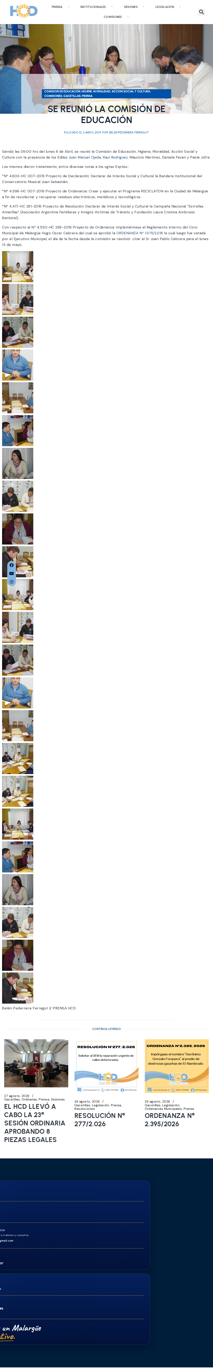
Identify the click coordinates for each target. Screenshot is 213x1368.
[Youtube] (11, 573)
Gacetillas (12, 1099)
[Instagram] (11, 582)
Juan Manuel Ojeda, (86, 157)
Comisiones (113, 17)
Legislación (165, 7)
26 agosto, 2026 (87, 1101)
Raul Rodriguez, (116, 157)
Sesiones (131, 7)
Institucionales (93, 7)
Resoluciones (84, 1109)
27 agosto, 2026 (17, 1096)
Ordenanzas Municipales (163, 1109)
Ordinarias (29, 1099)
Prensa (57, 7)
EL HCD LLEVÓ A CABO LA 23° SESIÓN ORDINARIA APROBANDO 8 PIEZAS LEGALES (34, 1123)
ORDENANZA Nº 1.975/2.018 (140, 233)
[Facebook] (11, 565)
